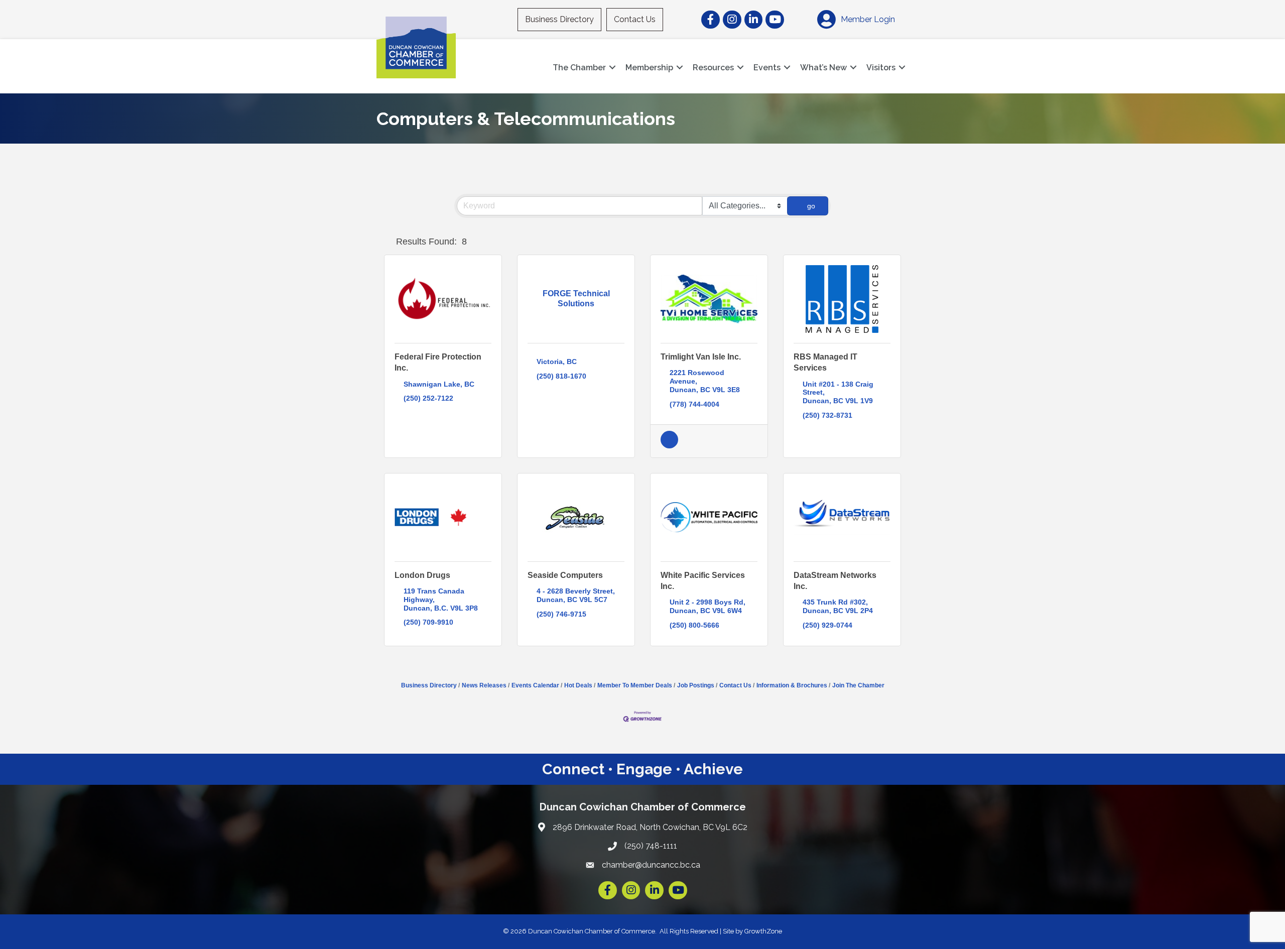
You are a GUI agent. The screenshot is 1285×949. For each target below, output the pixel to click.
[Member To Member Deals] (669, 446)
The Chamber (579, 67)
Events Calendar (535, 685)
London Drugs (422, 575)
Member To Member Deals (634, 685)
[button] (388, 242)
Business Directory (559, 19)
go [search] (811, 206)
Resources (713, 67)
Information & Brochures (791, 685)
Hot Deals (578, 685)
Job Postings (695, 685)
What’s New (823, 67)
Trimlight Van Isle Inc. (701, 356)
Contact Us (635, 19)
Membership (649, 67)
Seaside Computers (565, 575)
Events (767, 67)
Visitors (880, 67)
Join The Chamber (858, 685)
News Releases (484, 685)
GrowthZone (763, 931)
